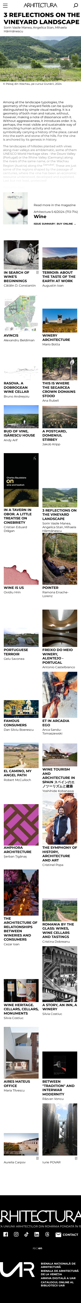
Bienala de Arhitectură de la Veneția (60, 1272)
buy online (66, 223)
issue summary (44, 223)
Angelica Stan (43, 27)
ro (34, 1248)
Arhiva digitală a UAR (58, 1278)
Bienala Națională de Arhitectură (58, 1265)
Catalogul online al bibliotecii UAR (57, 1284)
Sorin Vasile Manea (18, 27)
